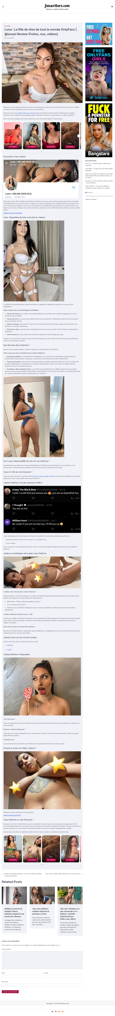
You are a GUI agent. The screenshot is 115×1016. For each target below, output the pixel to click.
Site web (5, 982)
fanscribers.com (57, 5)
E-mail (46, 973)
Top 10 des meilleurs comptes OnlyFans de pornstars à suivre (40, 911)
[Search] (3, 6)
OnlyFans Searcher (91, 199)
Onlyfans (10, 645)
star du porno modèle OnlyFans (45, 476)
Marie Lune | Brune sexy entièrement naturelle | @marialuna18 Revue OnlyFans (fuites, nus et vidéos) (99, 175)
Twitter (9, 649)
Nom (3, 973)
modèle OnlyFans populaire (27, 113)
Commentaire (7, 949)
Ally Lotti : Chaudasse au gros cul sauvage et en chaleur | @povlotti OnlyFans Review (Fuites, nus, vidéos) (69, 914)
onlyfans (7, 26)
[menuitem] (52, 1011)
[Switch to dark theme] (112, 6)
